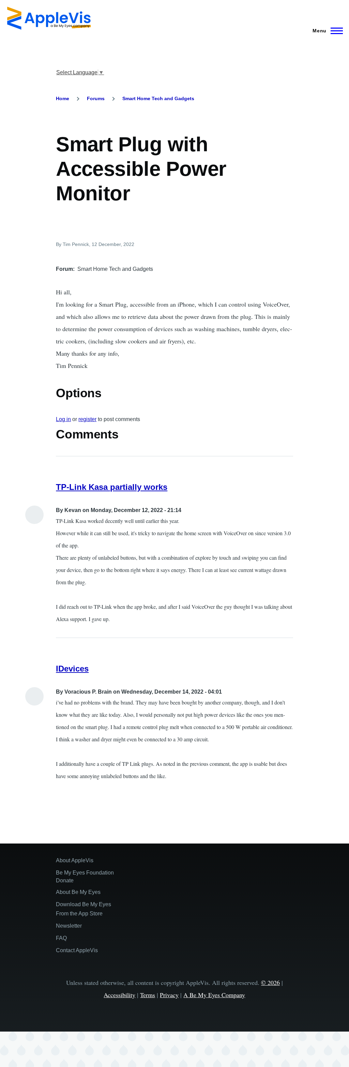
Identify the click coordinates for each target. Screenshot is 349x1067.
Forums (96, 98)
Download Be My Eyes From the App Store (83, 908)
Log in (63, 419)
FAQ (61, 938)
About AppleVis (74, 860)
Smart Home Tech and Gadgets (158, 98)
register (87, 419)
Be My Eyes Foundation (85, 873)
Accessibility (119, 995)
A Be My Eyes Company (214, 995)
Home (62, 98)
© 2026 (270, 982)
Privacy (169, 995)
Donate (65, 880)
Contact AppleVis (77, 950)
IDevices (72, 668)
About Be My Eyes (78, 892)
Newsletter (69, 926)
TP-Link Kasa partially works (111, 487)
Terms (147, 995)
